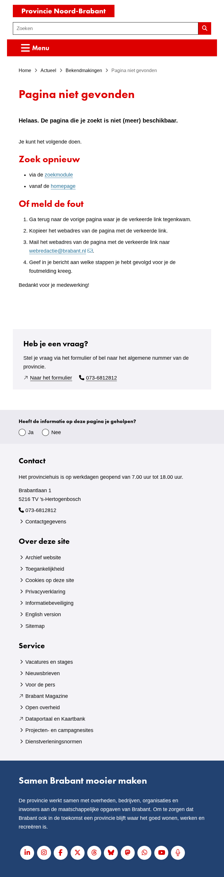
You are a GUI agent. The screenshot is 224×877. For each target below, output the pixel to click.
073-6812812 (101, 378)
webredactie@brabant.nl (57, 251)
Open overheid (42, 707)
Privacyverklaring (45, 592)
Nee (56, 432)
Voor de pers (40, 685)
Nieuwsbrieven (42, 673)
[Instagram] (44, 853)
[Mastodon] (128, 853)
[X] (78, 853)
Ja (31, 432)
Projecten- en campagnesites (59, 730)
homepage (63, 186)
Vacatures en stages (49, 662)
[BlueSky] (111, 853)
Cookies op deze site (49, 580)
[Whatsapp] (144, 853)
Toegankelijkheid (44, 569)
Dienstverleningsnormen (53, 742)
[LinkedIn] (27, 853)
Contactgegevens (45, 522)
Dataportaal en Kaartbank (55, 719)
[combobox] (105, 28)
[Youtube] (161, 853)
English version (43, 614)
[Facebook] (61, 853)
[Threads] (94, 853)
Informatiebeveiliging (49, 603)
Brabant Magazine (46, 696)
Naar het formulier (51, 378)
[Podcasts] (178, 853)
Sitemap (35, 626)
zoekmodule (59, 175)
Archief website (43, 557)
